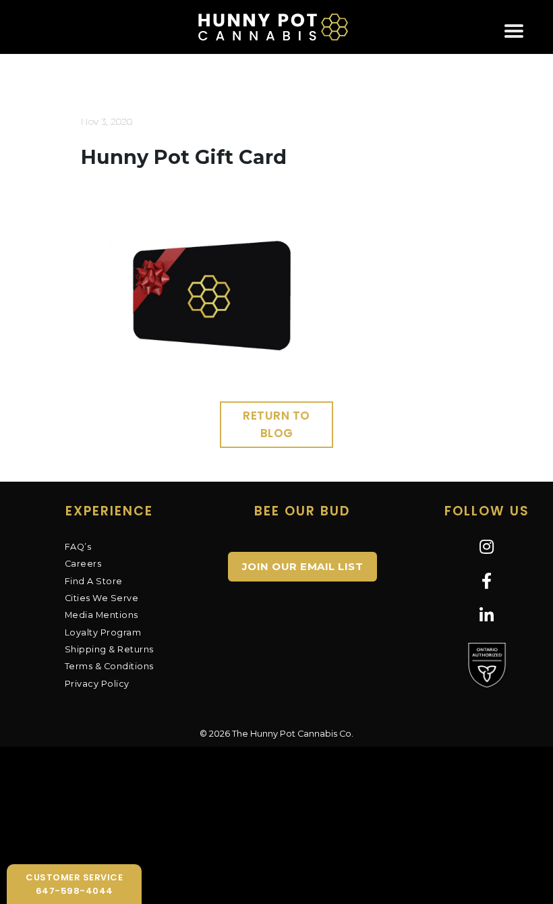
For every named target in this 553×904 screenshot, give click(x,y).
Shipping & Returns (109, 649)
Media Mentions (101, 615)
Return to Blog (276, 424)
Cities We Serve (102, 598)
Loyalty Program (103, 632)
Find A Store (94, 581)
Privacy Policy (97, 684)
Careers (83, 564)
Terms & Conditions (109, 666)
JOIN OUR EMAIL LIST (302, 566)
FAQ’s (78, 547)
